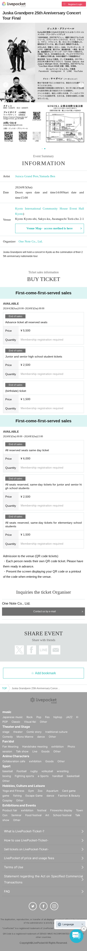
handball (57, 776)
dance (41, 736)
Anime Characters (15, 756)
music (6, 712)
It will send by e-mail (55, 649)
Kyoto (19, 213)
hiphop (57, 717)
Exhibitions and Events (19, 805)
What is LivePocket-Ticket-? (24, 831)
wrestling (63, 771)
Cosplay (7, 800)
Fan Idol (8, 741)
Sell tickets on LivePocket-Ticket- (26, 849)
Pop (38, 717)
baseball (7, 771)
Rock (30, 717)
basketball (73, 776)
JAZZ (69, 717)
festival (41, 810)
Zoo (40, 790)
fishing (17, 795)
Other (43, 721)
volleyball (47, 771)
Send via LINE (43, 649)
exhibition (57, 746)
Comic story (34, 731)
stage (6, 731)
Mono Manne (25, 736)
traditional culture (56, 731)
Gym (31, 790)
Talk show (22, 751)
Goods (45, 751)
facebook (31, 649)
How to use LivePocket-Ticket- (26, 840)
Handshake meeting (35, 746)
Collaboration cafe (13, 761)
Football (22, 771)
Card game (69, 790)
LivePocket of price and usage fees (29, 858)
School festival (62, 815)
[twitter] (33, 906)
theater (18, 731)
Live (34, 751)
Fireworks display (61, 810)
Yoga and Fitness (13, 790)
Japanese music (12, 717)
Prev (5, 85)
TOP (4, 688)
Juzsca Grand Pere (26, 176)
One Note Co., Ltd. (31, 241)
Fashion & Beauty (69, 795)
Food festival (33, 815)
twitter (19, 649)
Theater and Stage (16, 727)
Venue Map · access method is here (50, 228)
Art (47, 815)
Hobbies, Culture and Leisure (23, 786)
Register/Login (75, 4)
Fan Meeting (10, 746)
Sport (6, 766)
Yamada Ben (47, 176)
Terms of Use (13, 867)
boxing (6, 776)
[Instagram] (54, 906)
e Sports (43, 776)
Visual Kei (30, 721)
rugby (34, 771)
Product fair (9, 810)
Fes (47, 717)
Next (81, 85)
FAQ (7, 891)
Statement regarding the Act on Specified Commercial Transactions (43, 879)
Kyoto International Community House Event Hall (49, 208)
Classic (16, 721)
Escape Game (34, 795)
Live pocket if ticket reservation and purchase (14, 4)
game (5, 795)
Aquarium (52, 790)
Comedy (7, 736)
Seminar (16, 815)
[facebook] (43, 906)
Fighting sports (24, 776)
